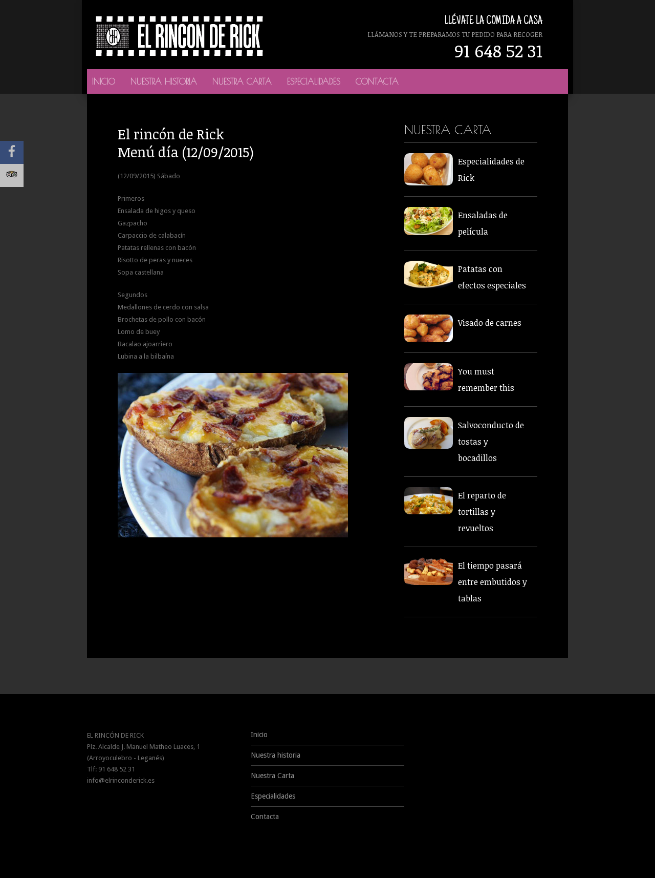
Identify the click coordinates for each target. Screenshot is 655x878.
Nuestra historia (163, 81)
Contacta (377, 81)
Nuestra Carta (242, 81)
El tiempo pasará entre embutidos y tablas (492, 582)
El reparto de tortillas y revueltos (482, 512)
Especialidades (313, 81)
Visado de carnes (489, 322)
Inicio (103, 81)
